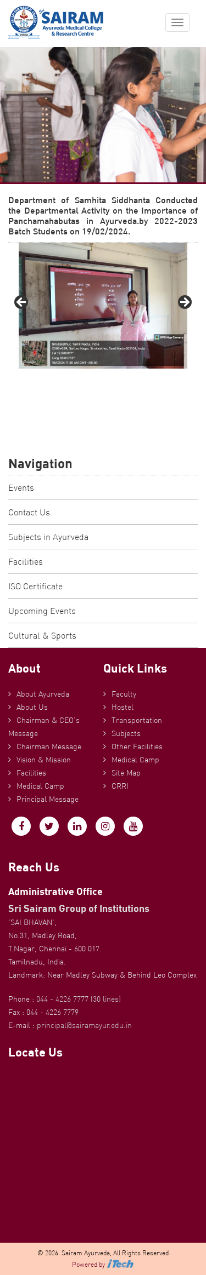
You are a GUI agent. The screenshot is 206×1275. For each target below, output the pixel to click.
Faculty (124, 694)
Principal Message (47, 799)
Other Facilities (137, 746)
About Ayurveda (42, 694)
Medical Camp (40, 786)
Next (184, 303)
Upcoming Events (42, 610)
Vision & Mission (43, 760)
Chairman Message (48, 746)
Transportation (137, 720)
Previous (22, 303)
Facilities (25, 561)
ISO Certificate (35, 586)
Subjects (126, 733)
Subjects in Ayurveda (48, 536)
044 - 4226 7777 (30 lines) (78, 999)
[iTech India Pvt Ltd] (120, 1264)
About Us (32, 707)
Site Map (126, 773)
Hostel (122, 707)
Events (21, 487)
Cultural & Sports (42, 635)
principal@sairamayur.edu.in (84, 1025)
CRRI (120, 786)
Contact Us (29, 512)
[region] (103, 306)
